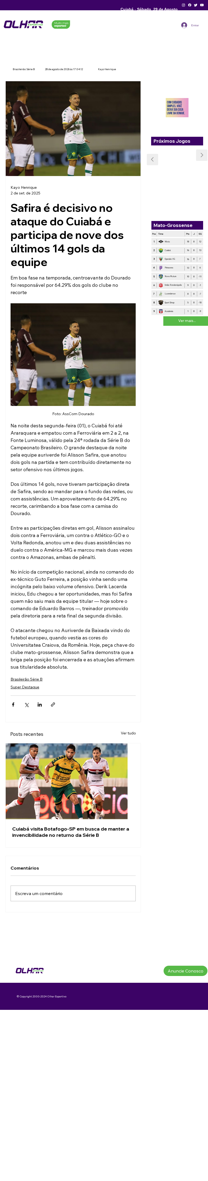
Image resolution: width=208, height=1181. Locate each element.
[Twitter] (196, 5)
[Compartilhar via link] (53, 704)
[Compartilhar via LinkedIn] (39, 704)
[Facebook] (190, 5)
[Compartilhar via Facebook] (13, 704)
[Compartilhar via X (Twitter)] (26, 704)
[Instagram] (183, 5)
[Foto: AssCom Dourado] (73, 781)
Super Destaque (25, 687)
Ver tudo (128, 733)
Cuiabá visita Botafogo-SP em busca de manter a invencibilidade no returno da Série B (70, 832)
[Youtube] (202, 5)
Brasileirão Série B (27, 679)
